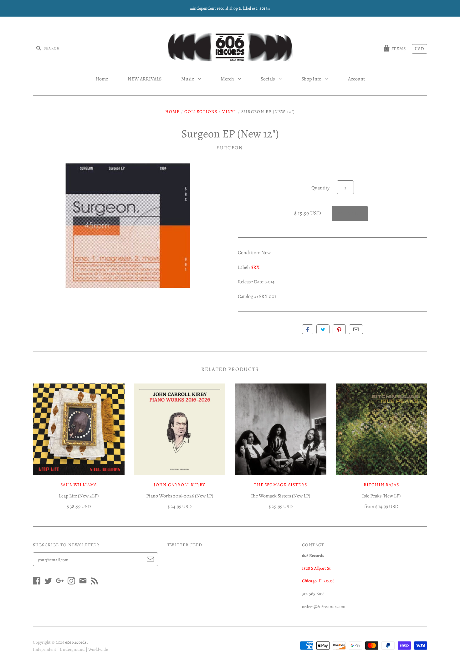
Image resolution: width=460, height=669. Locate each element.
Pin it (339, 329)
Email (356, 329)
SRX (255, 267)
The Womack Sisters (280, 485)
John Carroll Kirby (179, 485)
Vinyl (229, 112)
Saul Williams (78, 485)
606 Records (76, 642)
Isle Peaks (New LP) (381, 495)
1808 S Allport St (316, 568)
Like (307, 329)
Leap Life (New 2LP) (79, 495)
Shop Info (311, 78)
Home (101, 78)
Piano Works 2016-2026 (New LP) (179, 495)
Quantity (320, 187)
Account (356, 78)
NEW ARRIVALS (144, 78)
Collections (200, 112)
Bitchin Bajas (381, 485)
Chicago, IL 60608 (318, 581)
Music (188, 78)
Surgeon (230, 147)
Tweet (323, 329)
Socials (268, 78)
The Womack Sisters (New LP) (280, 495)
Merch (228, 78)
